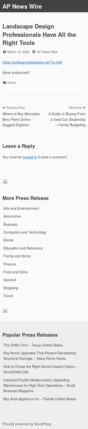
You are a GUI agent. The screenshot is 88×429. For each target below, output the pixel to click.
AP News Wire (22, 6)
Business (10, 224)
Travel (8, 295)
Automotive (12, 216)
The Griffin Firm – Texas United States (33, 345)
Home (11, 82)
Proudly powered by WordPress (26, 423)
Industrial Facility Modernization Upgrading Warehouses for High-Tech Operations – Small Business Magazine (39, 385)
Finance (9, 264)
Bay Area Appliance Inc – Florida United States (39, 398)
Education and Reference (23, 248)
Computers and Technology (24, 232)
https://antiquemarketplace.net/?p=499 (32, 62)
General (9, 279)
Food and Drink (15, 271)
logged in (30, 156)
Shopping (10, 287)
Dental (8, 239)
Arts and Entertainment (21, 208)
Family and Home (17, 255)
